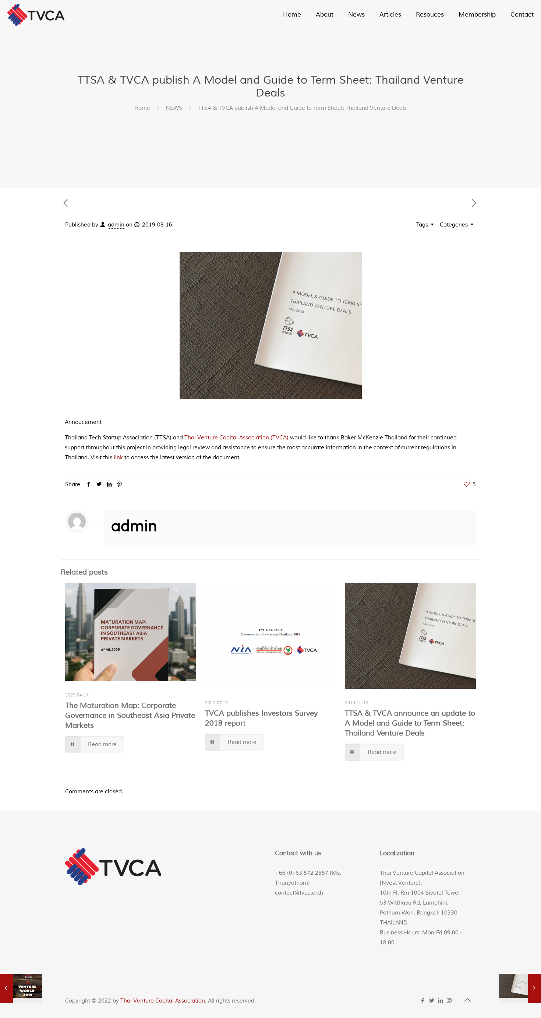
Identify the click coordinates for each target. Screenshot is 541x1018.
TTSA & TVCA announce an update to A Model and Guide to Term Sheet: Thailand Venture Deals (410, 723)
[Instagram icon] (449, 1000)
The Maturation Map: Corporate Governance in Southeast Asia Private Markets (130, 715)
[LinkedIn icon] (441, 1000)
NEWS (174, 108)
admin (116, 224)
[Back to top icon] (468, 1000)
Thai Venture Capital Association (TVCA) (236, 437)
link (118, 457)
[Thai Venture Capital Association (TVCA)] (35, 14)
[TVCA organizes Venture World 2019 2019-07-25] (21, 988)
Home (142, 108)
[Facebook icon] (423, 1000)
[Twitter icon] (432, 1000)
